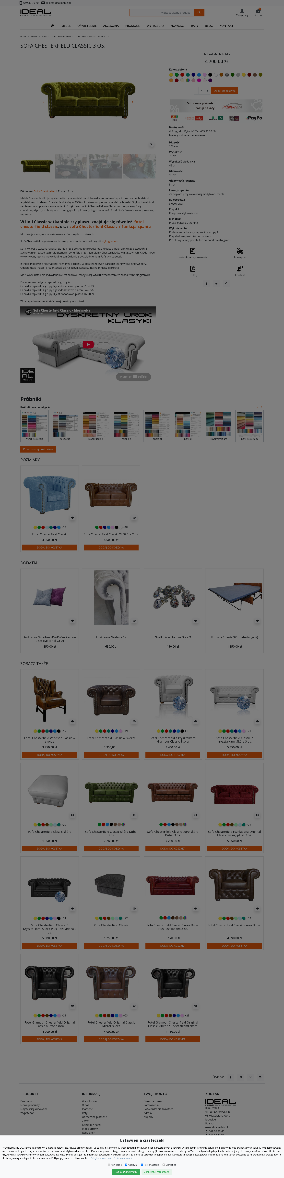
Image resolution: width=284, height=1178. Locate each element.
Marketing (171, 1164)
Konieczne (116, 1164)
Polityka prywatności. (102, 1158)
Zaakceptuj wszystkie (126, 1171)
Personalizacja (151, 1164)
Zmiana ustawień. (123, 1158)
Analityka (133, 1164)
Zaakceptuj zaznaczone (156, 1171)
